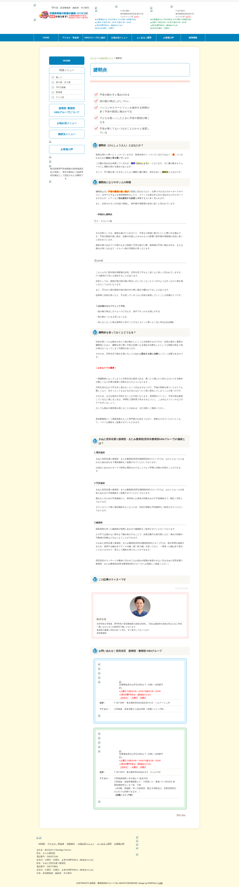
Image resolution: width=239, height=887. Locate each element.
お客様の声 (168, 37)
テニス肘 (60, 97)
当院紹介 (71, 844)
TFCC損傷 (61, 87)
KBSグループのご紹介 (95, 37)
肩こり (59, 77)
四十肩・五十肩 (63, 82)
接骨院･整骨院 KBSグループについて (66, 110)
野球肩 (59, 92)
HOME (46, 37)
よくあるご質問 (144, 37)
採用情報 (193, 37)
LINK (160, 883)
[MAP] (136, 17)
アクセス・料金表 (70, 37)
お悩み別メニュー (119, 37)
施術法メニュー (67, 134)
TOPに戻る (180, 815)
